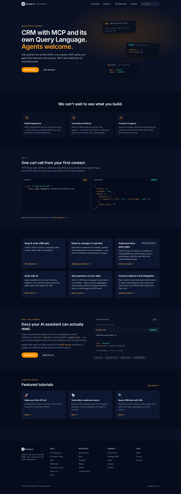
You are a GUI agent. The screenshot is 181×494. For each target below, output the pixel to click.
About (109, 460)
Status (81, 464)
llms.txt (98, 357)
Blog (80, 456)
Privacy (139, 456)
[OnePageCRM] (27, 449)
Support (82, 460)
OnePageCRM (113, 456)
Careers (110, 467)
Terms (138, 453)
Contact (110, 464)
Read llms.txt (48, 355)
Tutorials (133, 4)
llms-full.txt (111, 357)
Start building (30, 70)
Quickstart (95, 4)
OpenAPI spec (139, 357)
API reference (49, 70)
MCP (52, 475)
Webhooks (54, 464)
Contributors (112, 453)
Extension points (56, 467)
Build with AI (30, 355)
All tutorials (152, 385)
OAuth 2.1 (54, 471)
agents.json (125, 357)
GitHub (81, 467)
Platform (106, 4)
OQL (52, 460)
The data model (56, 456)
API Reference (121, 4)
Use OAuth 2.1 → (60, 217)
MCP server (65, 344)
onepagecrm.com (153, 486)
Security (139, 460)
